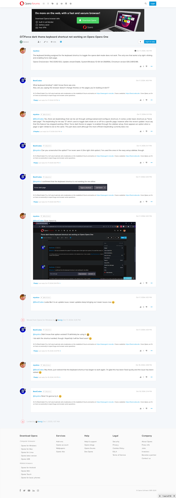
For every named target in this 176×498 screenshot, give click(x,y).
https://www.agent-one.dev (105, 93)
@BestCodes (46, 114)
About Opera (147, 441)
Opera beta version (29, 456)
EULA (115, 452)
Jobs (144, 448)
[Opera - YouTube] (29, 490)
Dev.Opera (88, 452)
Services (60, 435)
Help (86, 435)
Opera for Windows (28, 446)
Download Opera (89, 20)
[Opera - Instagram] (38, 490)
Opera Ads (60, 452)
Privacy (116, 445)
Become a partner (149, 455)
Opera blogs (89, 445)
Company (147, 435)
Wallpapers (60, 448)
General (26, 42)
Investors (145, 452)
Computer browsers (27, 441)
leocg (59, 320)
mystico (36, 51)
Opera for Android (28, 468)
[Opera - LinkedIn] (33, 490)
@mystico (48, 145)
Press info (146, 445)
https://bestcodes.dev (132, 93)
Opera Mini (25, 471)
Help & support (90, 441)
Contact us (146, 458)
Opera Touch (26, 474)
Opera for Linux (27, 452)
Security (116, 441)
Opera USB (25, 459)
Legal (115, 435)
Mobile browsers (26, 463)
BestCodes (37, 81)
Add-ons (59, 441)
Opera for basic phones (30, 478)
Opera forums (89, 448)
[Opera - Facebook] (20, 490)
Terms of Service (119, 455)
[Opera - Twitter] (24, 490)
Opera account (62, 445)
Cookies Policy (118, 448)
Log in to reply (150, 42)
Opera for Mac (27, 449)
